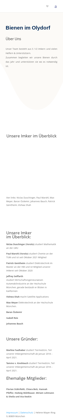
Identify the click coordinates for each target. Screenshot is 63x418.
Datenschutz (26, 412)
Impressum (12, 412)
